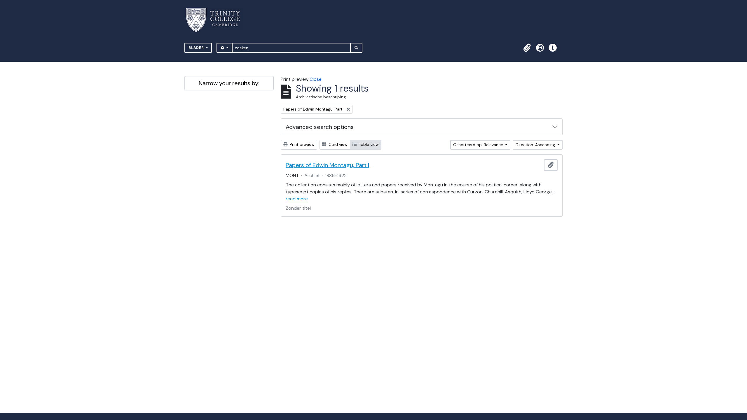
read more (297, 199)
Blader (197, 47)
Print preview (302, 144)
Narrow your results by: (229, 83)
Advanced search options (320, 127)
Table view (368, 144)
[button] (527, 47)
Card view (337, 144)
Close (316, 79)
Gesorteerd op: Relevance (478, 144)
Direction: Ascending (536, 144)
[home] (216, 20)
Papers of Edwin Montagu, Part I (327, 165)
